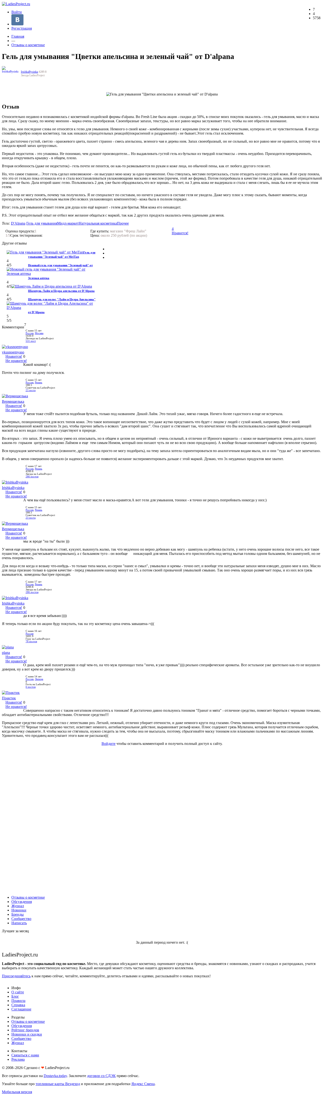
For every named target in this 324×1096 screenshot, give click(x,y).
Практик (9, 698)
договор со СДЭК (101, 1076)
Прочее (123, 223)
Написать (19, 923)
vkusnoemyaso (13, 352)
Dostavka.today (55, 1076)
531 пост (31, 341)
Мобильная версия (17, 1092)
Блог (15, 996)
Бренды (17, 914)
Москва (39, 333)
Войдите (109, 744)
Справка (18, 1005)
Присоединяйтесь (16, 976)
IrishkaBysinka (29, 71)
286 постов (32, 476)
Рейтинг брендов (25, 1030)
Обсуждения (21, 902)
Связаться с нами (25, 1055)
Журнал (17, 906)
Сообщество (21, 919)
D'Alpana (18, 223)
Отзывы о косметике (28, 45)
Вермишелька (13, 401)
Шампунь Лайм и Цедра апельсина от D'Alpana (61, 291)
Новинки (18, 910)
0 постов (31, 687)
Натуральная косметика (98, 223)
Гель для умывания (41, 223)
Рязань (38, 382)
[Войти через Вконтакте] (17, 24)
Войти (16, 12)
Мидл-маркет (68, 223)
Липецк (39, 679)
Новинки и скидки (26, 1034)
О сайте (17, 992)
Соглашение (21, 1009)
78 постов (31, 641)
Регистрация (21, 28)
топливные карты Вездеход (58, 1084)
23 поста (31, 390)
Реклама (18, 1059)
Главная (17, 36)
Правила (18, 1001)
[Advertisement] (162, 820)
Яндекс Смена (143, 1084)
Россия (29, 333)
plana (6, 653)
